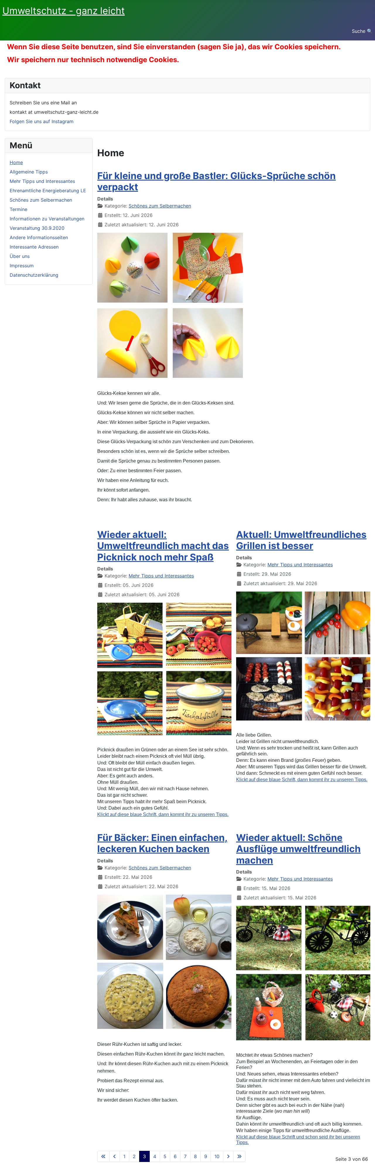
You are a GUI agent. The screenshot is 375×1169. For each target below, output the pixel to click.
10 (216, 1156)
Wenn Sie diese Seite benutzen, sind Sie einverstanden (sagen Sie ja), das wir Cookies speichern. (174, 47)
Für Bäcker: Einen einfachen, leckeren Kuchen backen (162, 843)
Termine (18, 209)
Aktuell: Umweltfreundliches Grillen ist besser (301, 540)
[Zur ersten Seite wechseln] (103, 1156)
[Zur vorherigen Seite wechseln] (114, 1156)
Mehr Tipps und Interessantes (42, 181)
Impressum (22, 266)
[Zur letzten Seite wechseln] (239, 1156)
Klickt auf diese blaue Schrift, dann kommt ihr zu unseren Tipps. (301, 779)
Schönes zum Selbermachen (41, 200)
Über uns (20, 256)
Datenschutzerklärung (34, 275)
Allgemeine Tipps (29, 172)
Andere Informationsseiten (39, 237)
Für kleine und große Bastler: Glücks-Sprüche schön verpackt (216, 181)
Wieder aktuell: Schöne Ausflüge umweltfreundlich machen (298, 849)
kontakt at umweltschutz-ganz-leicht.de (54, 112)
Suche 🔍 (362, 31)
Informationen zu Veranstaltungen (47, 219)
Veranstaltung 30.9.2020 (37, 228)
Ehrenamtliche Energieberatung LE (48, 190)
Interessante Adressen (34, 247)
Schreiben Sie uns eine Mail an (43, 103)
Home (16, 162)
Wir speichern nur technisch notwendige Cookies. (93, 59)
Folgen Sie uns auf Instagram (42, 121)
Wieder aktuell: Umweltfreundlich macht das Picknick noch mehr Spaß (163, 546)
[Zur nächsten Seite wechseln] (228, 1156)
